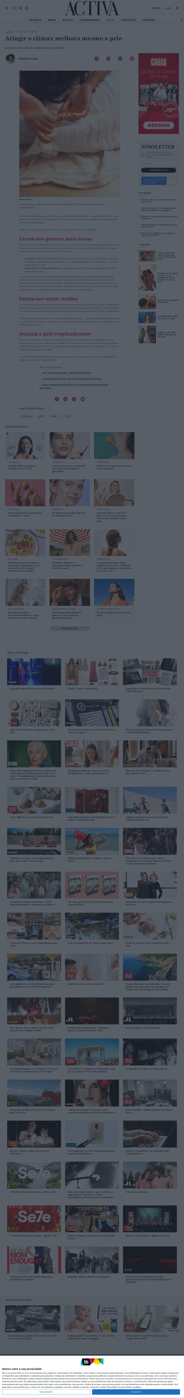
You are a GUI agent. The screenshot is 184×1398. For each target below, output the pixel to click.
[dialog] (92, 1377)
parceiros (25, 1373)
